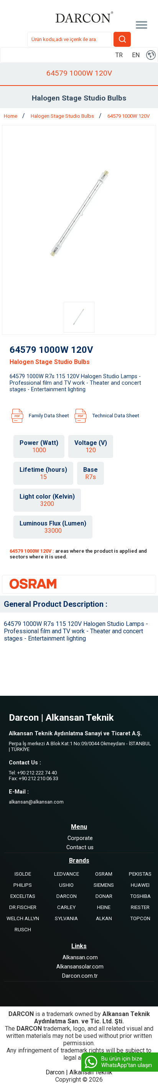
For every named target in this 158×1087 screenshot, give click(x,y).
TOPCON (140, 918)
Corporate (80, 838)
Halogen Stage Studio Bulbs (63, 116)
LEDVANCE (66, 874)
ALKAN (104, 918)
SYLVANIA (66, 918)
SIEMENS (104, 885)
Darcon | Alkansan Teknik (79, 1072)
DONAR (103, 896)
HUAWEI (140, 885)
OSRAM (103, 874)
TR (119, 55)
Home (11, 116)
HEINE (103, 907)
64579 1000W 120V (128, 116)
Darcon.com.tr (80, 976)
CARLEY (66, 907)
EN (136, 55)
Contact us (80, 847)
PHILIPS (22, 885)
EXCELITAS (22, 896)
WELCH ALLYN (23, 918)
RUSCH (23, 929)
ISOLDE (23, 874)
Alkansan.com (80, 957)
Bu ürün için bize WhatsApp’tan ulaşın (126, 1062)
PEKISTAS (140, 874)
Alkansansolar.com (80, 966)
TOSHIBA (140, 896)
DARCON (66, 896)
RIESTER (140, 907)
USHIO (66, 885)
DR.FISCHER (22, 907)
